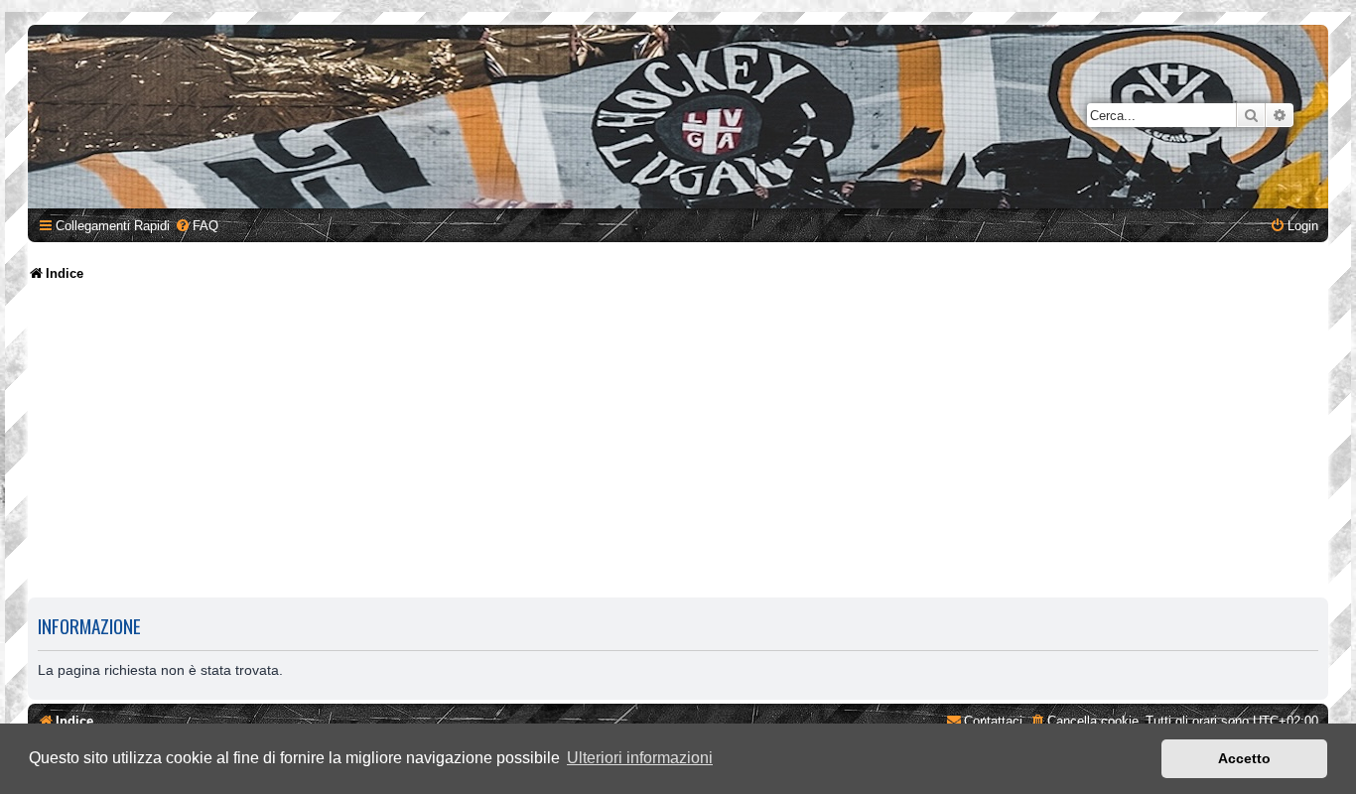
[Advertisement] (678, 442)
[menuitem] (196, 225)
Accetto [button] (1244, 758)
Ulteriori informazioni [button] (640, 757)
